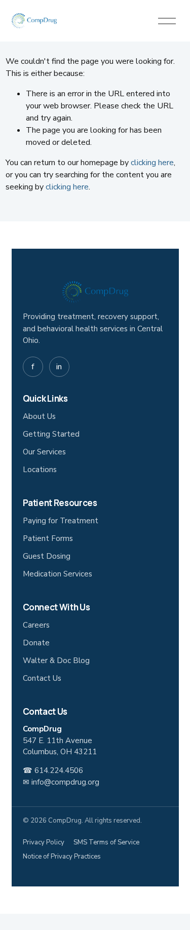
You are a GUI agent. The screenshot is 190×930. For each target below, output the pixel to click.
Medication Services (57, 574)
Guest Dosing (46, 556)
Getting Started (51, 434)
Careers (36, 625)
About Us (39, 416)
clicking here (152, 162)
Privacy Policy (43, 842)
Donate (36, 643)
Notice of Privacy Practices (62, 856)
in (59, 366)
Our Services (44, 452)
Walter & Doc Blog (56, 660)
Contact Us (42, 678)
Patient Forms (48, 538)
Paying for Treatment (60, 521)
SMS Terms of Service (106, 842)
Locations (40, 469)
